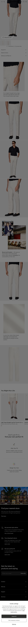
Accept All (14, 616)
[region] (14, 614)
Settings (14, 624)
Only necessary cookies (14, 620)
